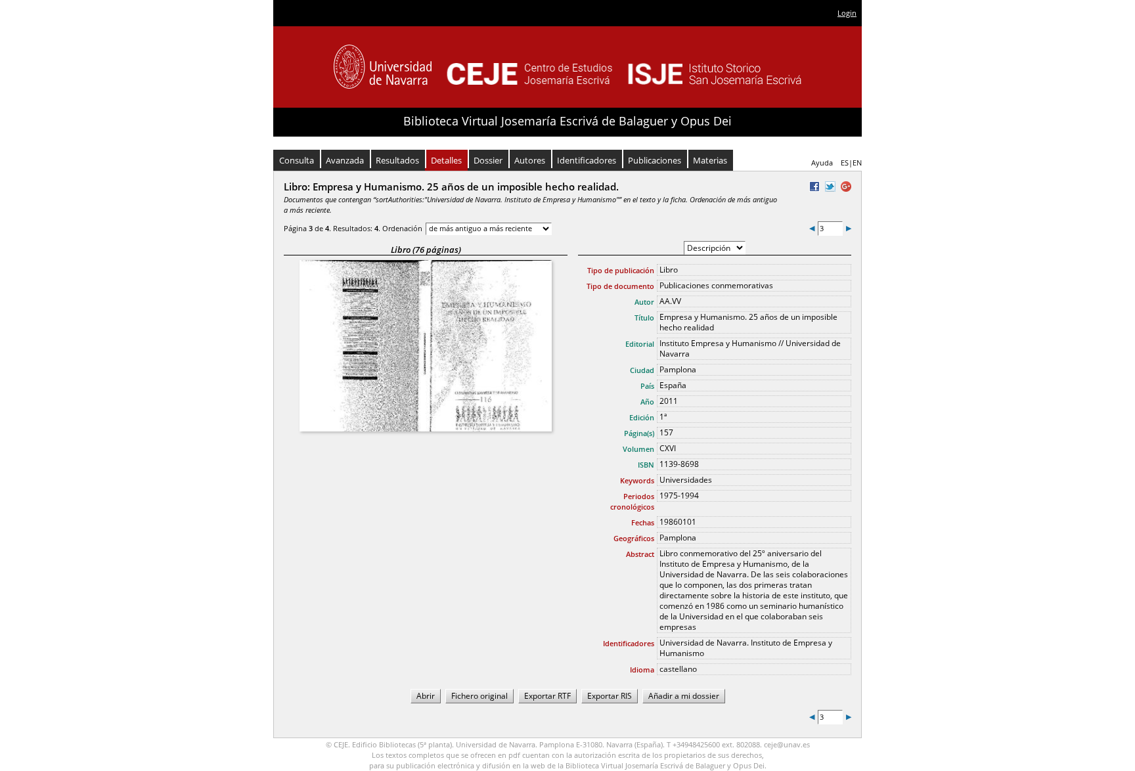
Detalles (446, 160)
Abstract (640, 554)
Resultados (397, 160)
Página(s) (639, 433)
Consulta (296, 160)
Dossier (488, 160)
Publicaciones (654, 160)
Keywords (637, 480)
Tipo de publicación (620, 270)
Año (647, 402)
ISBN (646, 465)
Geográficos (633, 538)
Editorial (639, 344)
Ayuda (822, 162)
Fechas (642, 522)
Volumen (638, 449)
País (647, 386)
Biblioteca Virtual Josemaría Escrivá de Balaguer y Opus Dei (567, 121)
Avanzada (345, 160)
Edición (641, 417)
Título (644, 317)
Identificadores (586, 160)
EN (857, 162)
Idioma (642, 669)
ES (845, 162)
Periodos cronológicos (632, 501)
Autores (529, 160)
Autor (644, 302)
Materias (710, 160)
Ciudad (642, 370)
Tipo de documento (620, 286)
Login (847, 13)
